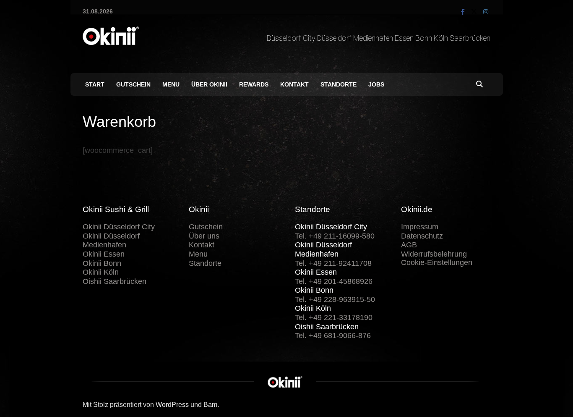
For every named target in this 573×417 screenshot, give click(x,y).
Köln (442, 38)
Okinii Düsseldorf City (119, 227)
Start (95, 84)
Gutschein (134, 84)
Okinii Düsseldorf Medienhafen (111, 240)
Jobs (376, 84)
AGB (409, 245)
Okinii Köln (101, 272)
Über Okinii (209, 84)
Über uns (204, 236)
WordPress (172, 404)
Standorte (339, 84)
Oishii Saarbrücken (114, 281)
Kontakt (295, 84)
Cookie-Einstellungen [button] (436, 262)
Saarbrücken (470, 38)
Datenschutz (422, 236)
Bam (210, 404)
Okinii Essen (104, 254)
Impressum (419, 227)
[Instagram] (485, 11)
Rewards (254, 84)
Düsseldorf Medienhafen (356, 38)
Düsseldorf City (292, 38)
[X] (475, 11)
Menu (171, 84)
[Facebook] (464, 11)
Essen (405, 38)
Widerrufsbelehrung (434, 254)
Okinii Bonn (102, 263)
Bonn (424, 38)
